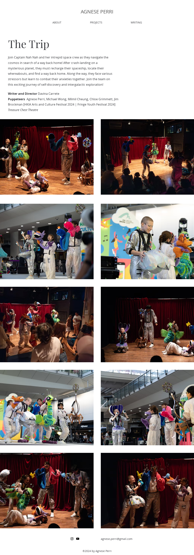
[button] (96, 22)
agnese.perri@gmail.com (116, 539)
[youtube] (78, 539)
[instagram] (72, 539)
